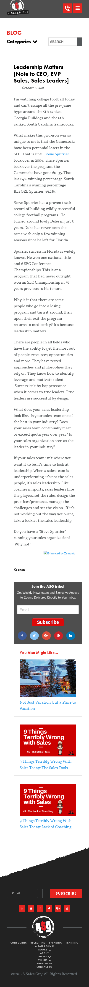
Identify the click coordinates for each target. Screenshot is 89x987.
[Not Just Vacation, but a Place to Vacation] (48, 696)
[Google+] (46, 635)
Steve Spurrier (56, 154)
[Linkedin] (70, 635)
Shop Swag (44, 963)
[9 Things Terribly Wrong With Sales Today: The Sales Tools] (48, 755)
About (44, 953)
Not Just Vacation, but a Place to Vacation (48, 705)
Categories (19, 41)
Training (72, 942)
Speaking (55, 942)
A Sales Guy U (44, 946)
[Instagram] (67, 908)
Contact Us (44, 967)
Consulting (18, 942)
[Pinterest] (58, 635)
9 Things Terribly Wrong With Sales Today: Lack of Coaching (45, 823)
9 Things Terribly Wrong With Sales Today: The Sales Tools (45, 764)
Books (43, 949)
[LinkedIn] (22, 908)
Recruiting (38, 942)
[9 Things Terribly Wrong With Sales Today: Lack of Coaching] (48, 814)
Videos (43, 960)
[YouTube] (31, 908)
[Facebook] (22, 635)
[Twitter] (34, 635)
